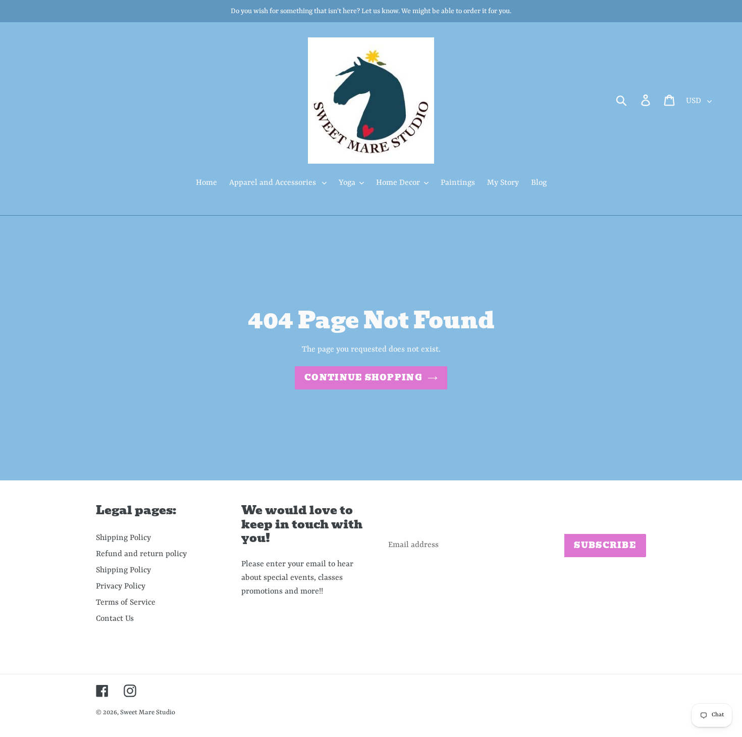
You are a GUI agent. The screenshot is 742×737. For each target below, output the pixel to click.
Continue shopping (363, 377)
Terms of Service (125, 602)
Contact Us (115, 618)
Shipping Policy (123, 538)
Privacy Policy (120, 586)
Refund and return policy (141, 554)
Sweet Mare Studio (147, 712)
